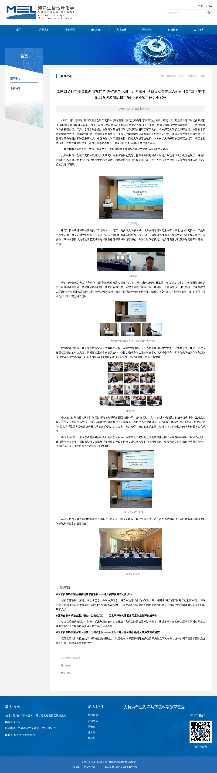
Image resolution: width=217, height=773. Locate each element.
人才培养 (121, 29)
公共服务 (199, 29)
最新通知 (15, 88)
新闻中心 (15, 78)
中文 (200, 6)
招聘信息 (93, 715)
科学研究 (70, 29)
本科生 (91, 738)
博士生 (91, 732)
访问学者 (93, 721)
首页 (18, 29)
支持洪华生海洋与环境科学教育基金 (154, 707)
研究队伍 (96, 29)
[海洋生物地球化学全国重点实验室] (41, 19)
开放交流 (147, 29)
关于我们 (44, 29)
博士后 (91, 726)
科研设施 (173, 29)
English (208, 6)
